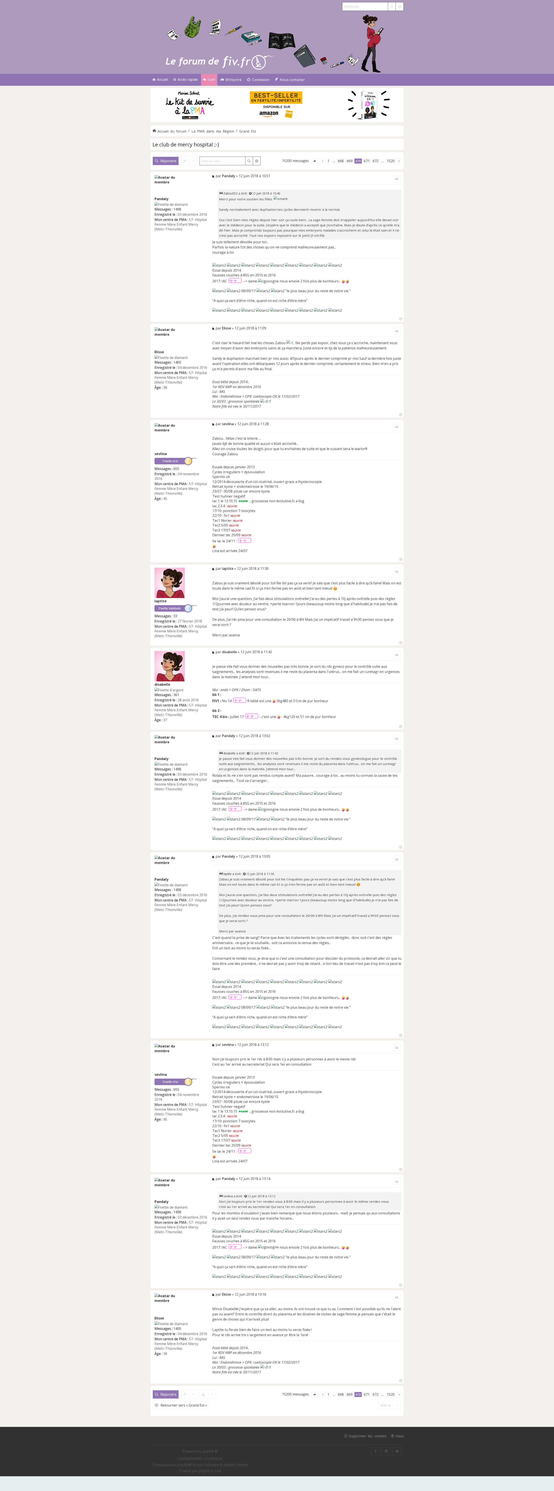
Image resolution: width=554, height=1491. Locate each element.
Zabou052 (230, 193)
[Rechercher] (392, 6)
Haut (400, 1436)
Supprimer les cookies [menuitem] (368, 1436)
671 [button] (367, 161)
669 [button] (350, 161)
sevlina (161, 453)
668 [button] (341, 161)
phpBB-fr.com (209, 1470)
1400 (177, 362)
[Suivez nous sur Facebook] (375, 1451)
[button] (314, 161)
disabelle (162, 684)
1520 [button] (391, 161)
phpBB (183, 1464)
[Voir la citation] (250, 193)
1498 (177, 209)
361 (176, 694)
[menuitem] (231, 80)
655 (176, 468)
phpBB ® (210, 1451)
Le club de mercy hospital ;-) (186, 144)
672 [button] (375, 161)
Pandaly (161, 198)
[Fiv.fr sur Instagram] (386, 1451)
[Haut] (400, 318)
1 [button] (328, 161)
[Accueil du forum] (277, 42)
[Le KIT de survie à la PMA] (277, 121)
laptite (161, 601)
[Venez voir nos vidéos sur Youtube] (397, 1451)
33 (175, 616)
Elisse (159, 352)
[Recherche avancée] (399, 6)
